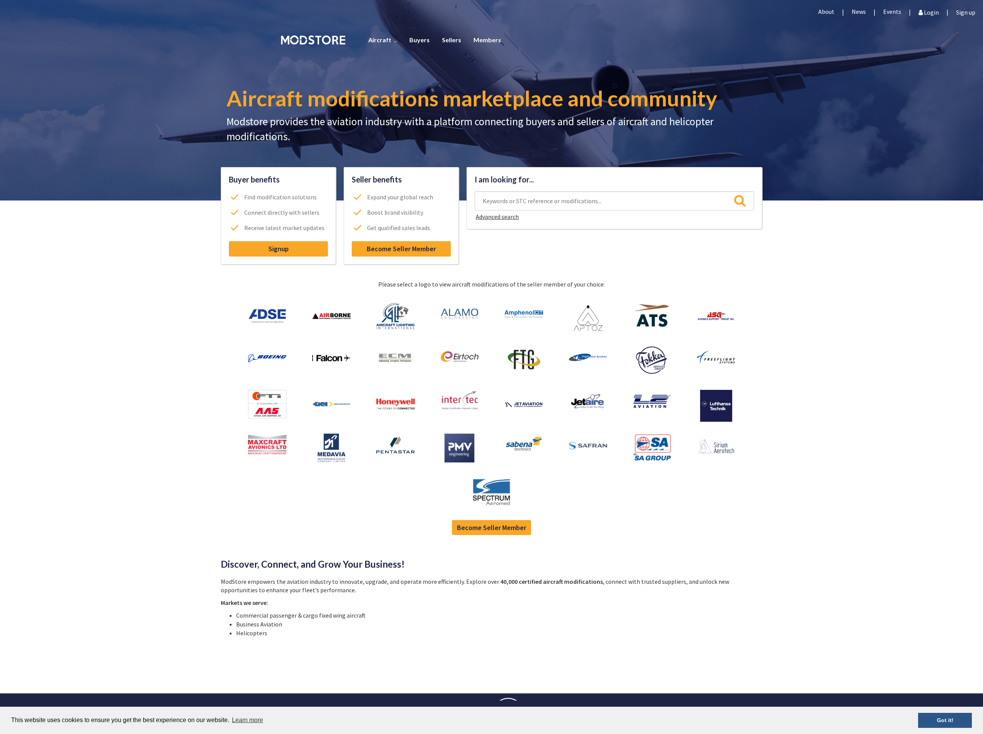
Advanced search (497, 216)
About (826, 11)
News (859, 11)
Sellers (451, 39)
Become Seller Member (401, 248)
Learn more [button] (247, 720)
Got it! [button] (945, 720)
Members (487, 39)
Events (892, 11)
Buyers (419, 39)
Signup (278, 248)
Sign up (965, 11)
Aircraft (379, 39)
